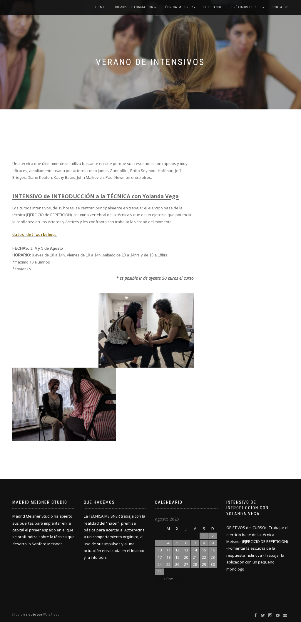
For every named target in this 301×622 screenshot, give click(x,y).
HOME (100, 7)
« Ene (168, 578)
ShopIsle (19, 614)
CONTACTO (280, 7)
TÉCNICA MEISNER (178, 7)
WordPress (50, 614)
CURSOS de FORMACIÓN (134, 7)
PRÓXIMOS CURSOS (246, 7)
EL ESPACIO (212, 7)
